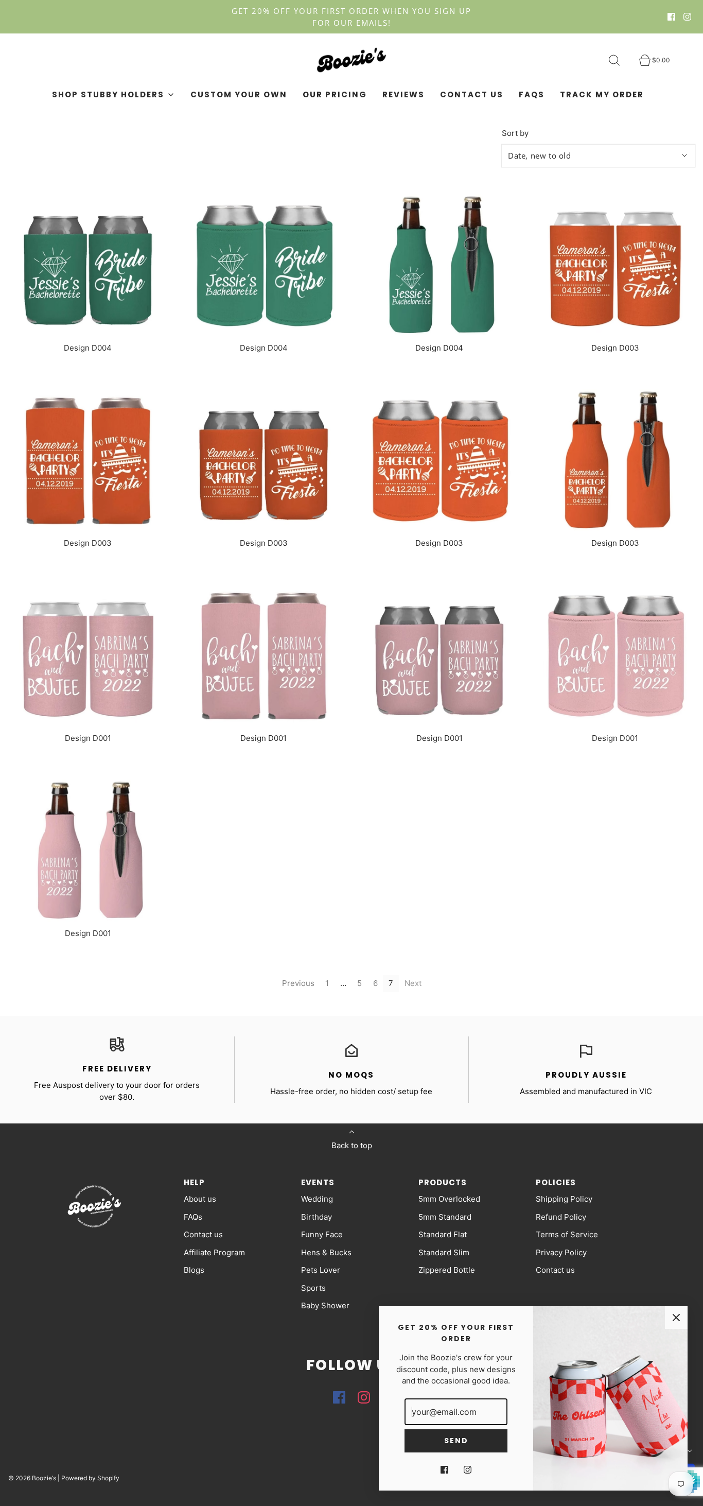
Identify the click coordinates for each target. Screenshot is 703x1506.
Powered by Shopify (90, 1478)
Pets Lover (320, 1270)
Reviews (403, 94)
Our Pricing (335, 94)
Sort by (515, 133)
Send (456, 1440)
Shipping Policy (564, 1199)
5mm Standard (444, 1217)
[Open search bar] (620, 60)
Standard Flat (442, 1234)
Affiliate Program (214, 1252)
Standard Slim (443, 1252)
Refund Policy (561, 1217)
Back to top (351, 1145)
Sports (313, 1288)
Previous (298, 983)
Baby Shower (325, 1305)
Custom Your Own (238, 94)
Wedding (317, 1199)
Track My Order (602, 94)
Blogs (194, 1270)
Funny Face (322, 1234)
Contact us (471, 94)
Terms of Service (567, 1234)
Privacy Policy (561, 1252)
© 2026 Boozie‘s (32, 1478)
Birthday (316, 1217)
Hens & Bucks (326, 1252)
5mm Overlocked (449, 1199)
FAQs (531, 94)
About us (200, 1199)
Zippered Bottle (446, 1270)
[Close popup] (676, 1317)
